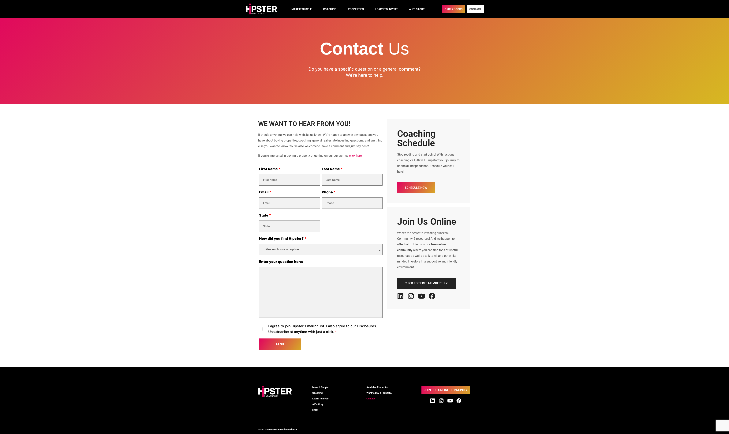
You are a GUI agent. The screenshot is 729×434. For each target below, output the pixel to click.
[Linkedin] (400, 296)
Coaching (330, 9)
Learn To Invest (386, 9)
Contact (370, 398)
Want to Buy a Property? (379, 392)
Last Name (331, 169)
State (263, 215)
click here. (355, 155)
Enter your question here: (281, 262)
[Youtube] (421, 296)
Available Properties (377, 387)
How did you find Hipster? (281, 238)
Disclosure (292, 429)
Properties (356, 9)
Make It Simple (301, 9)
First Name (268, 169)
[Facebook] (431, 296)
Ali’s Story (417, 9)
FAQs (315, 410)
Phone (327, 192)
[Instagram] (411, 296)
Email (263, 192)
